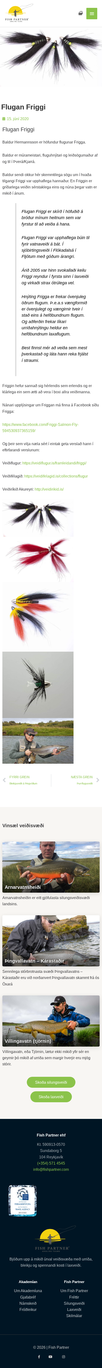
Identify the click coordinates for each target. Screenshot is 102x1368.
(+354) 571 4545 (51, 1163)
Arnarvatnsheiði (23, 887)
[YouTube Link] (51, 1356)
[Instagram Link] (63, 1356)
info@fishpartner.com (51, 1169)
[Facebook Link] (38, 1356)
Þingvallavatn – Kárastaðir (34, 961)
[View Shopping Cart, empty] (80, 13)
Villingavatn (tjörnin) (28, 1041)
